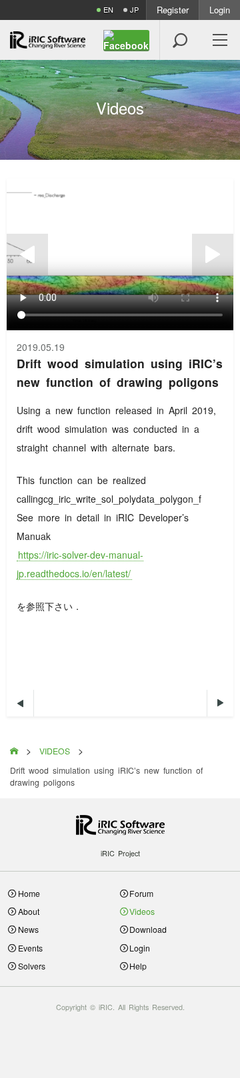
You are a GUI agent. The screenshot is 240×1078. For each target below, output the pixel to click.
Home (29, 893)
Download (148, 929)
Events (30, 947)
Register (173, 9)
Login (219, 9)
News (28, 929)
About (28, 911)
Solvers (31, 965)
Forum (141, 893)
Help (138, 965)
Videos (142, 911)
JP (134, 9)
